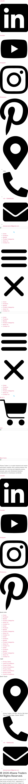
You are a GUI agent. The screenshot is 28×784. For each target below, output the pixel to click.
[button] (14, 272)
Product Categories (8, 239)
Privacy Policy (7, 661)
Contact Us (6, 242)
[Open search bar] (14, 232)
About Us (5, 241)
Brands (5, 237)
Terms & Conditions (8, 663)
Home (4, 233)
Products (5, 235)
